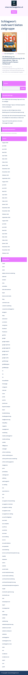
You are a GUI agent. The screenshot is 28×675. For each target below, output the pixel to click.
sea (3, 488)
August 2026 (5, 143)
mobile (4, 442)
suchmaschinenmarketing (8, 579)
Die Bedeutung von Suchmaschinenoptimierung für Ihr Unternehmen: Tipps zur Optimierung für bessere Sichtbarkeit (13, 60)
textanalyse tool (6, 602)
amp (3, 283)
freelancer (4, 332)
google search (5, 351)
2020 (3, 270)
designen (4, 312)
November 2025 (6, 172)
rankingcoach (5, 475)
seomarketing (5, 550)
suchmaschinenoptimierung (9, 582)
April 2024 (4, 234)
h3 (2, 377)
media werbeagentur (7, 436)
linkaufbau (4, 423)
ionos (3, 394)
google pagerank (6, 348)
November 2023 (6, 250)
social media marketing (7, 576)
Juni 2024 (4, 227)
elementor (4, 319)
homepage (4, 384)
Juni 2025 (4, 188)
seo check (4, 520)
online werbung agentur (8, 462)
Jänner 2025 (5, 204)
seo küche (4, 530)
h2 (2, 374)
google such (5, 355)
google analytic (5, 342)
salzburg (4, 478)
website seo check (6, 628)
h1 (2, 371)
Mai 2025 (4, 191)
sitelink (4, 566)
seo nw (4, 540)
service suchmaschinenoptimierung (10, 553)
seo (3, 498)
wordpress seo (5, 657)
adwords (4, 276)
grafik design (5, 361)
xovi (3, 663)
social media (5, 569)
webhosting (5, 621)
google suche (5, 358)
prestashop (5, 472)
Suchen (6, 83)
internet (4, 390)
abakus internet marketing (8, 273)
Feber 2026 (5, 162)
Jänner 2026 (5, 165)
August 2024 (5, 221)
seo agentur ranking (7, 507)
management (5, 429)
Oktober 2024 (5, 214)
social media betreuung (7, 572)
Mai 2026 (4, 152)
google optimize (6, 345)
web (3, 611)
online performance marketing (9, 459)
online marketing (6, 452)
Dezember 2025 (6, 169)
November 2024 (6, 211)
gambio (4, 335)
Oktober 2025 (5, 175)
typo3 (3, 605)
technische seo (5, 595)
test (3, 598)
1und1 (3, 263)
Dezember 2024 (6, 208)
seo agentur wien (6, 511)
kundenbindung (6, 413)
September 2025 (6, 178)
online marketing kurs (7, 455)
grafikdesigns (5, 368)
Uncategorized (5, 608)
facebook (4, 329)
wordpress (4, 654)
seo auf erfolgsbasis (6, 517)
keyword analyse (6, 407)
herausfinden (5, 381)
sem (3, 494)
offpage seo (5, 446)
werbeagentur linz (6, 641)
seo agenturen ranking (7, 514)
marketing (4, 433)
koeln (3, 410)
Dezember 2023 (6, 247)
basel (3, 293)
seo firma (4, 527)
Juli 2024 (4, 224)
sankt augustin (5, 481)
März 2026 (4, 159)
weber (3, 618)
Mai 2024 (4, 230)
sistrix (3, 563)
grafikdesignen (5, 364)
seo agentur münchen (7, 504)
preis (3, 468)
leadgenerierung (6, 420)
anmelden (4, 286)
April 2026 (4, 156)
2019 (3, 267)
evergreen (4, 325)
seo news (4, 533)
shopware (4, 559)
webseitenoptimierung (7, 624)
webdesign (4, 615)
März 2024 (4, 237)
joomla (4, 400)
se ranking (4, 485)
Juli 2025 (4, 185)
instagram (4, 387)
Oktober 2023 (5, 253)
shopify (4, 556)
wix (3, 650)
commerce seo (5, 302)
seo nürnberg (5, 537)
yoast (3, 667)
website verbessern (7, 631)
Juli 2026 (4, 146)
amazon (4, 280)
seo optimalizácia (6, 543)
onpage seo (5, 465)
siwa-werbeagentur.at (14, 7)
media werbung (6, 439)
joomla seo (4, 403)
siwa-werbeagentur (9, 54)
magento (4, 426)
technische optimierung (8, 592)
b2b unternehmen (6, 289)
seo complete (5, 524)
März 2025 (4, 198)
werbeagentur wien (7, 644)
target (3, 589)
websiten (4, 634)
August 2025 (5, 182)
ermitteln (4, 322)
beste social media (6, 296)
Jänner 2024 (5, 243)
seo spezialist (5, 546)
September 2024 (6, 217)
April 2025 (4, 195)
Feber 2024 (4, 240)
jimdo (3, 397)
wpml (3, 660)
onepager (4, 449)
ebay (3, 315)
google (4, 338)
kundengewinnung (6, 416)
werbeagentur (5, 637)
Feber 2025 (5, 201)
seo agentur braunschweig (8, 501)
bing (3, 299)
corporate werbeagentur (8, 309)
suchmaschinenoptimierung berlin (10, 585)
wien (3, 647)
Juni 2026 (4, 149)
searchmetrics (5, 491)
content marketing (6, 306)
